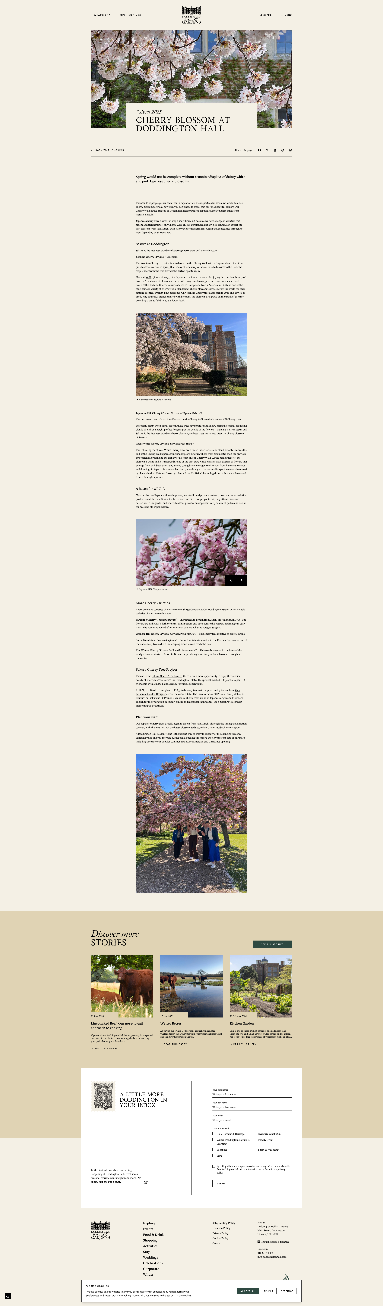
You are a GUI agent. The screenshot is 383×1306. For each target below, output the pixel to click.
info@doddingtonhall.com (272, 1256)
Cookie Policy (220, 1238)
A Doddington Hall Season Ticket (154, 733)
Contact (217, 1243)
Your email (217, 1115)
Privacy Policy (220, 1233)
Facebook (220, 727)
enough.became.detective (275, 1241)
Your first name (220, 1089)
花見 (148, 277)
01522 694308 (265, 1252)
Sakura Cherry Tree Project (167, 676)
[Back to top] (8, 1296)
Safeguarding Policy (223, 1223)
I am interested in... (222, 1128)
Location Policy (221, 1228)
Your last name (219, 1102)
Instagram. (235, 727)
